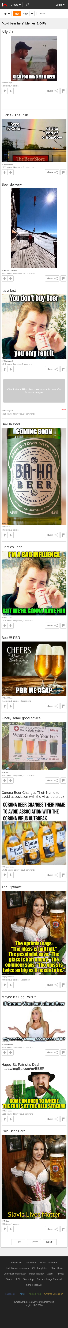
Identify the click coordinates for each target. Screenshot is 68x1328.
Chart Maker (57, 1268)
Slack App (28, 1279)
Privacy (60, 1273)
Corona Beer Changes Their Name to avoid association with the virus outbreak (33, 795)
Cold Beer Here (13, 1131)
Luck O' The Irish (15, 115)
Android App (35, 1294)
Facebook (10, 1294)
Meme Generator (48, 1262)
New (25, 13)
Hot (17, 13)
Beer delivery (12, 184)
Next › (49, 1241)
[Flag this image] (63, 91)
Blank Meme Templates (17, 1268)
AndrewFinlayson (10, 270)
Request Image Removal (49, 1279)
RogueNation (9, 867)
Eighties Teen (12, 547)
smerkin (7, 772)
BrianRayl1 (8, 83)
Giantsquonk (8, 164)
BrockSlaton (8, 698)
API (18, 1279)
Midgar (6, 1221)
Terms (9, 1279)
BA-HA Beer (11, 424)
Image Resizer (36, 1273)
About (50, 1273)
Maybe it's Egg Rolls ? (19, 997)
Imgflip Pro (16, 1262)
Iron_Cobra (8, 617)
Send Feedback (34, 1285)
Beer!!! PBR (11, 638)
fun (5, 13)
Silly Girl (8, 32)
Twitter (21, 1294)
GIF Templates (39, 1268)
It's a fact (9, 290)
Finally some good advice (21, 718)
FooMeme (8, 527)
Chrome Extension (53, 1294)
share (50, 90)
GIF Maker (31, 1262)
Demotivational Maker (15, 1273)
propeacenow (9, 977)
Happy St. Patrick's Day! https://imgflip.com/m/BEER (23, 1066)
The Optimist (11, 887)
